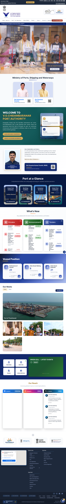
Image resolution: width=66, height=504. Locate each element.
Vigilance (49, 20)
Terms (40, 494)
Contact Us (44, 20)
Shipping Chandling (47, 451)
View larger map (9, 459)
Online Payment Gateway (58, 20)
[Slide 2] (44, 372)
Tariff (13, 20)
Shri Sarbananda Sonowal (19, 100)
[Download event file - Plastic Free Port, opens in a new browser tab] (60, 368)
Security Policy (57, 496)
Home (4, 20)
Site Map (31, 464)
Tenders (31, 454)
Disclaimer (48, 494)
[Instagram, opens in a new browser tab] (59, 492)
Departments (32, 473)
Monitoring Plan (42, 496)
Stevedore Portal (47, 455)
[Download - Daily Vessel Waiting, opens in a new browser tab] (39, 275)
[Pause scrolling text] (64, 24)
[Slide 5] (48, 372)
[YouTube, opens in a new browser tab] (62, 492)
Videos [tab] (10, 289)
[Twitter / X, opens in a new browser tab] (57, 492)
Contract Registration (48, 463)
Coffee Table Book (55, 69)
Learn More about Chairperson (12, 134)
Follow (39, 389)
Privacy (44, 494)
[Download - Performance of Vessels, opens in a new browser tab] (19, 276)
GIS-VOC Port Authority (32, 466)
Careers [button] (38, 20)
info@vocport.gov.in (7, 456)
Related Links (32, 456)
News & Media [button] (26, 20)
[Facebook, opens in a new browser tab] (54, 492)
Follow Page (17, 389)
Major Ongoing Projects (48, 457)
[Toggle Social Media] (64, 252)
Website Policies (33, 483)
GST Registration (33, 460)
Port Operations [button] (18, 20)
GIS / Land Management (34, 475)
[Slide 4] (47, 372)
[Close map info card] (15, 450)
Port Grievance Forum (34, 479)
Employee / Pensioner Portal (34, 452)
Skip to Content (30, 2)
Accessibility (54, 494)
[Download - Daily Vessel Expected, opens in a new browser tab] (60, 276)
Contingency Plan (50, 496)
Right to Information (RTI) (34, 477)
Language (41, 0)
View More (59, 290)
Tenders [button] (32, 20)
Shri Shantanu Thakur (39, 100)
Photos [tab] (5, 289)
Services (45, 461)
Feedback (31, 481)
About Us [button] (7, 20)
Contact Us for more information (12, 138)
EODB (45, 459)
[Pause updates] (20, 221)
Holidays (31, 484)
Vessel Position (46, 453)
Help (30, 486)
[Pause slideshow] (63, 30)
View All (35, 362)
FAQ (30, 458)
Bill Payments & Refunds (34, 462)
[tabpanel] (33, 322)
